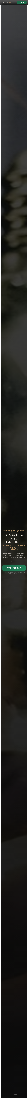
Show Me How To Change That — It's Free (14, 568)
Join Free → (22, 2)
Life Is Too (6, 2)
